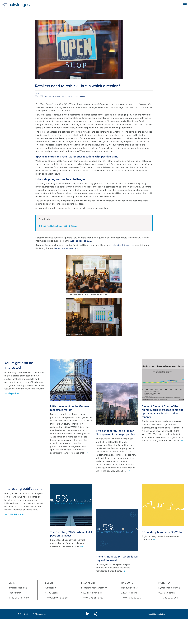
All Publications (16, 514)
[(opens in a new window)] (88, 613)
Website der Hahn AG (80, 240)
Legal (150, 614)
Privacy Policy (159, 614)
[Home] (4, 5)
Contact (24, 614)
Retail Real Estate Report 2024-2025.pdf (59, 226)
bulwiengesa (23, 5)
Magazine (13, 393)
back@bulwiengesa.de (65, 248)
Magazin (42, 5)
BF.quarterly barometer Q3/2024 (162, 532)
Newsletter (40, 614)
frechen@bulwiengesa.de (122, 245)
